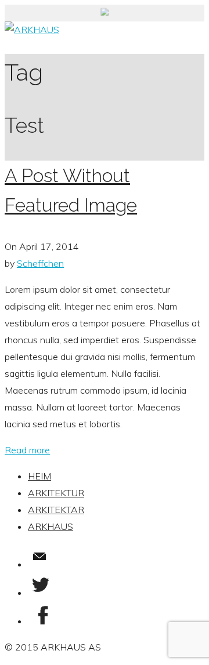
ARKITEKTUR (56, 493)
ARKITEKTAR (56, 509)
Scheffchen (40, 263)
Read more (27, 450)
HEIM (39, 476)
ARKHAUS (50, 526)
